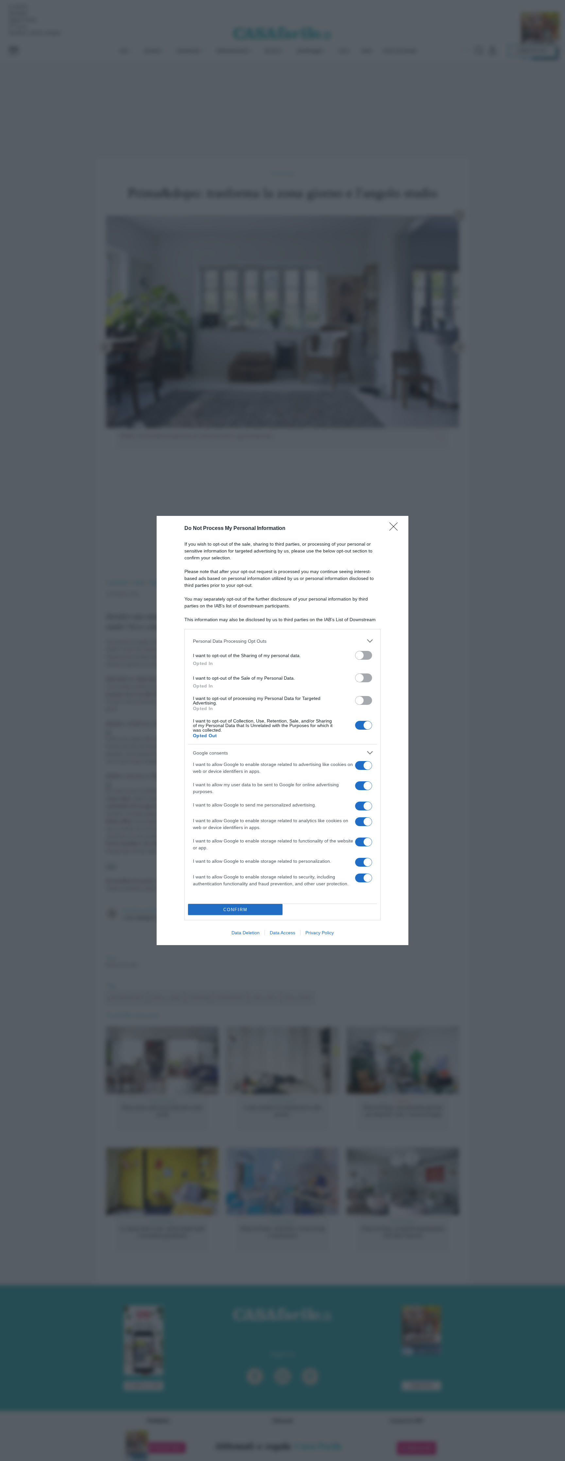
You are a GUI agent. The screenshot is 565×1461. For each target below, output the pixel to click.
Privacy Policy (319, 932)
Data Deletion (245, 932)
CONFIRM (235, 909)
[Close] (395, 528)
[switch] (363, 655)
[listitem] (282, 640)
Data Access (282, 932)
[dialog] (282, 730)
